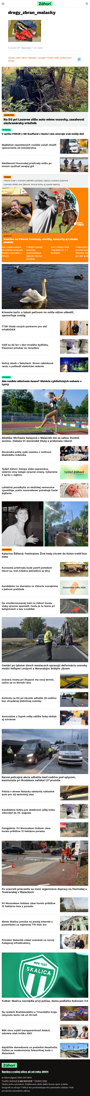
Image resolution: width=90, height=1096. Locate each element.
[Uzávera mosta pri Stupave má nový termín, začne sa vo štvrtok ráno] (74, 681)
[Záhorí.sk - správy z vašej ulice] (45, 3)
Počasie (7, 177)
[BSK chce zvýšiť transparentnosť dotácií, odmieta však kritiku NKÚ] (74, 1031)
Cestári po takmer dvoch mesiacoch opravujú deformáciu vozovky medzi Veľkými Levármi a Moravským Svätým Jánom (44, 667)
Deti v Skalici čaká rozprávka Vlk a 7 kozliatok (34, 250)
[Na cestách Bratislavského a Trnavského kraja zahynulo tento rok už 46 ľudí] (74, 1013)
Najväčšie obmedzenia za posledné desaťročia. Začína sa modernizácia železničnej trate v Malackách (30, 1050)
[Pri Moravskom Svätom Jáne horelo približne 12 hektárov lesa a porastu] (74, 904)
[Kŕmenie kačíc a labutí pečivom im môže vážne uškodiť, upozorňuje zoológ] (45, 286)
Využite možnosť (17, 1081)
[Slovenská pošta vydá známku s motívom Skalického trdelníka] (74, 453)
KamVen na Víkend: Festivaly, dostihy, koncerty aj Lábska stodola (41, 241)
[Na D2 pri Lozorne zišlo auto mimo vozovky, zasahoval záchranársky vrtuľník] (45, 89)
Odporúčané (9, 115)
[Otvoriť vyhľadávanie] (87, 3)
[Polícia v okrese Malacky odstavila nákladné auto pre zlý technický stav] (74, 793)
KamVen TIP (8, 236)
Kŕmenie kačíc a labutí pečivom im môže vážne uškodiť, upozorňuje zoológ (38, 314)
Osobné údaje (41, 1081)
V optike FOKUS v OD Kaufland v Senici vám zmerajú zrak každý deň (43, 133)
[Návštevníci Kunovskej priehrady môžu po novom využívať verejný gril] (74, 164)
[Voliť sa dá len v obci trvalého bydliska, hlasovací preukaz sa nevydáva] (74, 346)
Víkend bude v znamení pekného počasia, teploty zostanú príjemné (36, 180)
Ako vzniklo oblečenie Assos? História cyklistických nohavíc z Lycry (42, 383)
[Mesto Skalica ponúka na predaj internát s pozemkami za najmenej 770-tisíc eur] (74, 923)
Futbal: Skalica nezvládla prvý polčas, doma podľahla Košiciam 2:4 (45, 1000)
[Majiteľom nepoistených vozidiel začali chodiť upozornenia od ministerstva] (74, 146)
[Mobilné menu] (3, 3)
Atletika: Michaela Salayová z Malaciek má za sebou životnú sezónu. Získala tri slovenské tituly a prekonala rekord (40, 439)
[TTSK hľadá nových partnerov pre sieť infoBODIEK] (74, 328)
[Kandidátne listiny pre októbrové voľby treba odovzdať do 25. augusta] (74, 811)
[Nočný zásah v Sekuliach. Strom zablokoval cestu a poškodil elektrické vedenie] (74, 364)
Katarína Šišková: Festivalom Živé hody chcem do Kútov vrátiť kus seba (44, 555)
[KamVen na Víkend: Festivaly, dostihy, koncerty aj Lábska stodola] (45, 210)
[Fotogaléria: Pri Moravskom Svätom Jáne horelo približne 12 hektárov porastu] (74, 829)
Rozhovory (7, 549)
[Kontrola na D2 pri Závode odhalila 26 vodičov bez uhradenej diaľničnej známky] (74, 699)
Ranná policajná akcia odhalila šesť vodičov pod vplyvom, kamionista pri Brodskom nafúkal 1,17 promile (39, 779)
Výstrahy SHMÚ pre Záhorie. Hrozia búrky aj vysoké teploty (32, 184)
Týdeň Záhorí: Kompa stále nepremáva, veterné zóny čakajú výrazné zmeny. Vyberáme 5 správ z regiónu (30, 472)
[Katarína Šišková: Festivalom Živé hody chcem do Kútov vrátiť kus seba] (45, 523)
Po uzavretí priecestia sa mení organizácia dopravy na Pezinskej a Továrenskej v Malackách (44, 890)
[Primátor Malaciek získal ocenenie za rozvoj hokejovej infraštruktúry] (74, 941)
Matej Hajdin (26, 48)
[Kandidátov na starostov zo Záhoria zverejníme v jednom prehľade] (74, 587)
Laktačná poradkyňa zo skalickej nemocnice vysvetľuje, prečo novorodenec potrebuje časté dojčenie (30, 490)
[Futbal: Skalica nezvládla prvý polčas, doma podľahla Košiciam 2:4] (45, 975)
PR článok (6, 130)
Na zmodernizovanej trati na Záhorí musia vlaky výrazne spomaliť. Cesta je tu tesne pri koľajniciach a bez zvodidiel (28, 606)
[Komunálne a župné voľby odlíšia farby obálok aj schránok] (74, 718)
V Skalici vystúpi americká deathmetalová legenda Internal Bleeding (9, 253)
